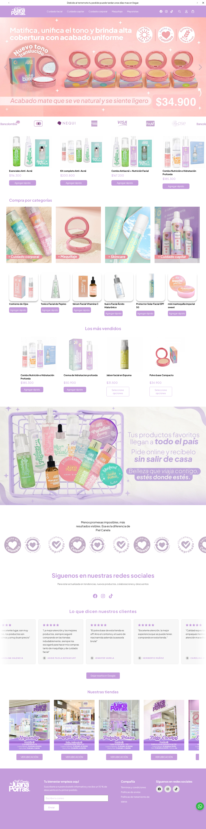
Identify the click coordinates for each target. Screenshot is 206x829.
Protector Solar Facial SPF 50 (150, 305)
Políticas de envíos (130, 792)
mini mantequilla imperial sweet (181, 305)
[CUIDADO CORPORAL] (29, 235)
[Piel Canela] (18, 11)
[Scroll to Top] (200, 814)
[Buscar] (179, 11)
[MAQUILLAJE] (78, 235)
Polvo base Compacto (161, 375)
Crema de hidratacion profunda (81, 375)
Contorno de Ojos (18, 303)
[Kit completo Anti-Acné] (81, 152)
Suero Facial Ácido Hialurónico (114, 305)
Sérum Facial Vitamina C (85, 303)
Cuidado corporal (98, 11)
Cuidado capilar (75, 11)
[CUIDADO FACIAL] (127, 235)
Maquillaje (117, 11)
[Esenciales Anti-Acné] (30, 152)
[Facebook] (161, 11)
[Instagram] (166, 11)
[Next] (197, 3)
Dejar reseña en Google (103, 675)
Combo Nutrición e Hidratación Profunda (179, 172)
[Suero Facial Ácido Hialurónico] (118, 286)
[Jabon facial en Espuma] (125, 354)
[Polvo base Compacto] (168, 354)
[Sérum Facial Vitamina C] (87, 286)
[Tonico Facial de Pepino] (55, 286)
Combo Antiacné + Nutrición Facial (130, 170)
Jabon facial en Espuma (119, 375)
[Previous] (9, 3)
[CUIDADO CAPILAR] (177, 235)
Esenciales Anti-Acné (20, 170)
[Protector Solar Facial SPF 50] (150, 286)
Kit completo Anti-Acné (73, 170)
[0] (193, 11)
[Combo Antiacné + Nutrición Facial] (132, 152)
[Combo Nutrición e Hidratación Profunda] (184, 152)
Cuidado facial (55, 11)
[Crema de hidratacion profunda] (82, 354)
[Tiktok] (171, 11)
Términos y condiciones (133, 787)
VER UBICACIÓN (29, 756)
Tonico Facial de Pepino (53, 303)
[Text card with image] (29, 725)
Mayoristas (132, 11)
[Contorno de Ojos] (23, 286)
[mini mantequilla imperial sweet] (182, 286)
